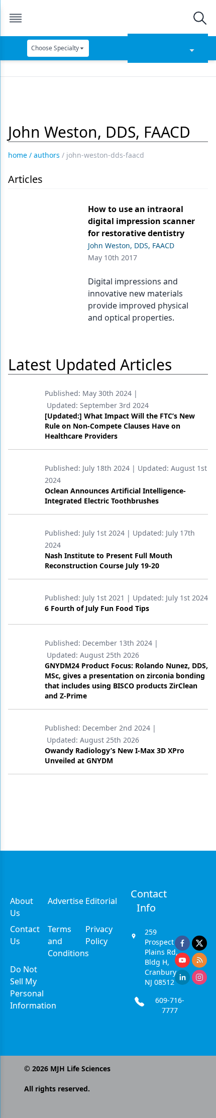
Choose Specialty (55, 48)
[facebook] (182, 943)
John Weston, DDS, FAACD (131, 245)
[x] (199, 943)
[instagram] (199, 977)
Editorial (101, 900)
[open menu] (15, 18)
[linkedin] (182, 977)
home (17, 155)
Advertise (65, 900)
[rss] (199, 960)
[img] (107, 18)
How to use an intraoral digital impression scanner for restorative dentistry (141, 221)
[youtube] (182, 960)
